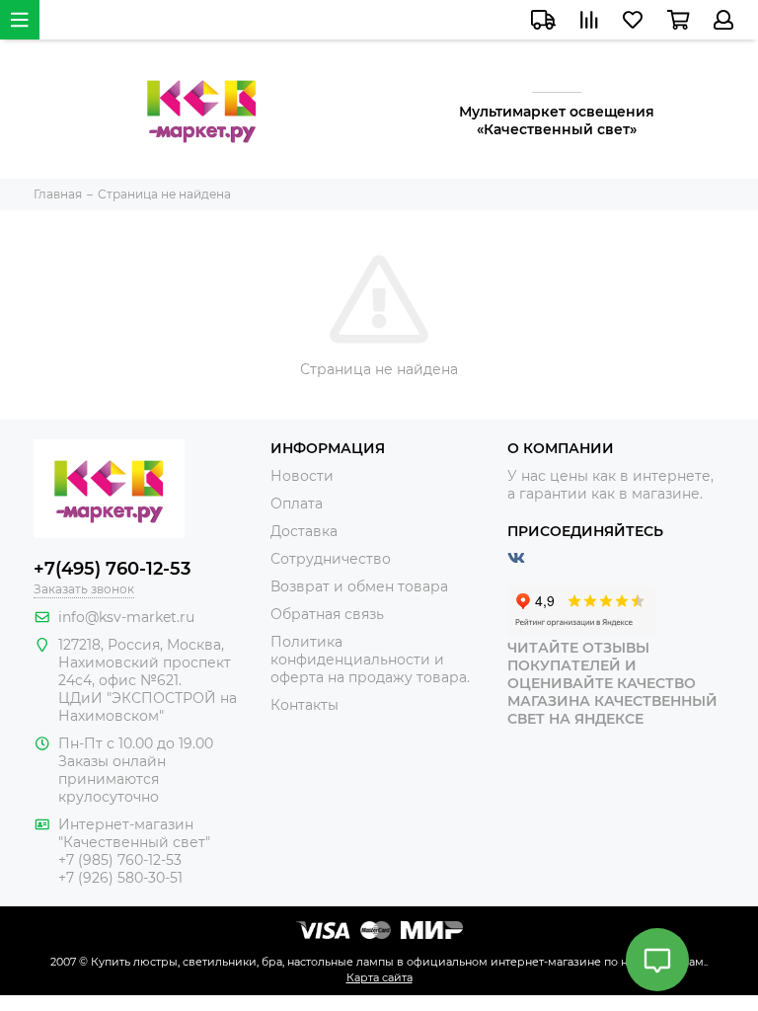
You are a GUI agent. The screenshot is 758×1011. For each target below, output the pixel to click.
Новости (302, 476)
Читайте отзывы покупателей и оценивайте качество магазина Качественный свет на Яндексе (612, 683)
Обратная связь (327, 614)
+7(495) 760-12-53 (112, 569)
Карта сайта (379, 977)
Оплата (296, 503)
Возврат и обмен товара (359, 586)
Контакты (304, 705)
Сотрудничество (330, 559)
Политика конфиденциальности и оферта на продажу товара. (370, 659)
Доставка (304, 531)
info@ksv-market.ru (126, 617)
